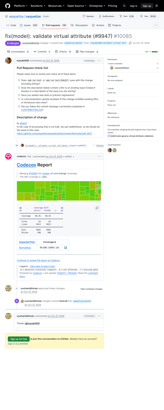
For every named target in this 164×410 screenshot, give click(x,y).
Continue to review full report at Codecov (38, 260)
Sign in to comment (18, 343)
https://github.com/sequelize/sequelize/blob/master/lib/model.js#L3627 (54, 133)
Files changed (90, 51)
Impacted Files (27, 242)
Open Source (75, 5)
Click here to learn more (42, 266)
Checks (66, 51)
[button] (99, 60)
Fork (128, 16)
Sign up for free (19, 339)
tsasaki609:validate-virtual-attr (108, 43)
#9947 (23, 123)
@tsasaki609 (32, 323)
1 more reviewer (115, 63)
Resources (55, 5)
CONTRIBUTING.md (31, 109)
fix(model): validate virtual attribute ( (47, 145)
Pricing (112, 5)
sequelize (16, 16)
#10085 (33, 173)
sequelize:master (73, 43)
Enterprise (96, 5)
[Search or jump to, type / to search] (124, 5)
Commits (45, 51)
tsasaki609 (23, 60)
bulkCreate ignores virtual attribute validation (131, 136)
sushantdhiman (31, 43)
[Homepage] (7, 5)
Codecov (26, 165)
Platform (19, 5)
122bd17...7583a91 (67, 273)
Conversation (21, 51)
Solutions (37, 5)
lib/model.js (25, 247)
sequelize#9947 (77, 145)
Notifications (108, 16)
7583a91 (100, 145)
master (45, 173)
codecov (21, 156)
